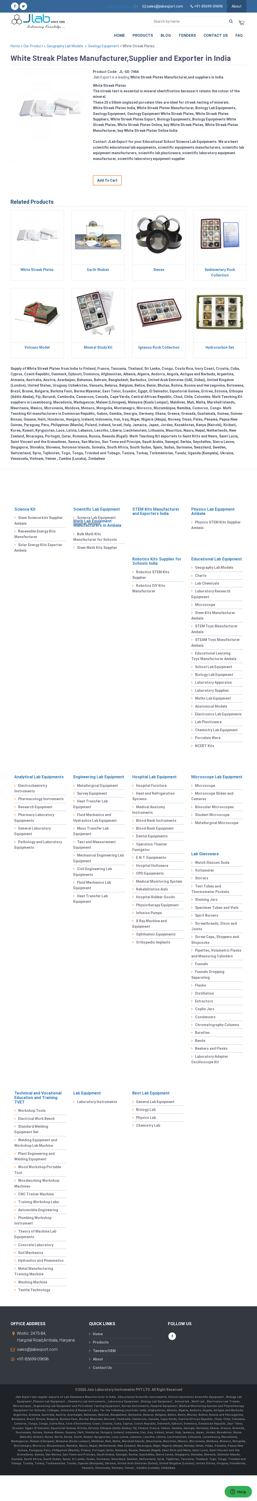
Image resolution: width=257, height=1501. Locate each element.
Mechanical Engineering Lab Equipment (98, 858)
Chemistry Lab (148, 1125)
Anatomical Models (211, 706)
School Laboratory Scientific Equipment (196, 1397)
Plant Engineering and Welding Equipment (34, 1156)
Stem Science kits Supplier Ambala (38, 520)
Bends (200, 1041)
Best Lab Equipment (151, 1093)
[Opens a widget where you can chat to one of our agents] (238, 1492)
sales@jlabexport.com (37, 1349)
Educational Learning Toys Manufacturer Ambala (213, 656)
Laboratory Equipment (124, 1401)
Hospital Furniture (151, 786)
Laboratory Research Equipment (210, 594)
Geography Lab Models (65, 46)
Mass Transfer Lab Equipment (91, 831)
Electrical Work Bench (36, 1119)
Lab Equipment (87, 1093)
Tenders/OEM (104, 1351)
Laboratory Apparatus (213, 682)
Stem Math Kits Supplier (97, 548)
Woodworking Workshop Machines (36, 1183)
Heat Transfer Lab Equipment (90, 804)
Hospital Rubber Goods (155, 897)
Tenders (187, 35)
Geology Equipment (103, 46)
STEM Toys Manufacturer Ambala (214, 629)
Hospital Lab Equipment (154, 777)
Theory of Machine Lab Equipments (35, 1234)
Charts (201, 576)
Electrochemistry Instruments (30, 788)
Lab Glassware (205, 853)
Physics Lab (146, 1118)
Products (143, 35)
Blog (166, 35)
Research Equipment (35, 807)
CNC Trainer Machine (36, 1194)
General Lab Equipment (155, 1102)
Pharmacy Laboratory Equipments (34, 817)
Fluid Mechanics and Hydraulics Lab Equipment (95, 817)
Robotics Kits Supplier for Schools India (156, 561)
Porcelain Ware (207, 738)
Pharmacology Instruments (41, 799)
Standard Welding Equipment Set (31, 1129)
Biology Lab (146, 1110)
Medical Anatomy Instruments (148, 810)
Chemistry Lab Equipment (216, 730)
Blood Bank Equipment (155, 828)
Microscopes (22, 1406)
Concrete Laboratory (35, 1245)
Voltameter (204, 870)
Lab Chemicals (207, 583)
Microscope (205, 605)
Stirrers (201, 878)
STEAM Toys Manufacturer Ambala (215, 642)
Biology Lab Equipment (214, 675)
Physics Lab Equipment (49, 1401)
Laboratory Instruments (97, 1102)
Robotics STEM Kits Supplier (150, 575)
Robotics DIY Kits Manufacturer (148, 588)
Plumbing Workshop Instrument (32, 1220)
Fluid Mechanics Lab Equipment (92, 885)
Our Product (33, 46)
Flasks (200, 985)
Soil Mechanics (30, 1253)
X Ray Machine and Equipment (149, 923)
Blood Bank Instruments (156, 821)
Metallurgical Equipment (97, 786)
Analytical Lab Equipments (39, 777)
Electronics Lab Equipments (218, 714)
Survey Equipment (92, 793)
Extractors (204, 1001)
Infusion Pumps (149, 913)
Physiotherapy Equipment (157, 905)
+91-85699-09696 (33, 1358)
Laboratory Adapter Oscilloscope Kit (209, 1059)
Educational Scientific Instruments (142, 1397)
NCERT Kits (204, 746)
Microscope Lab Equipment (216, 777)
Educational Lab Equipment (216, 559)
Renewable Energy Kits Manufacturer (35, 534)
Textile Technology (34, 1290)
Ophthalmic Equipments (156, 934)
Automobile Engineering (38, 1210)
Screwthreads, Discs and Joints (214, 926)
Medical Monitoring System (159, 881)
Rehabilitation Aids (152, 889)
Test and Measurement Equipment (94, 844)
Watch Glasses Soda (212, 863)
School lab (182, 1401)
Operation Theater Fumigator (149, 847)
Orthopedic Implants (153, 942)
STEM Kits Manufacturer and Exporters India (155, 511)
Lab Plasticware (208, 722)
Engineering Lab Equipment (98, 777)
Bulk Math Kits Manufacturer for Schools (95, 537)
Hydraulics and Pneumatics (41, 1261)
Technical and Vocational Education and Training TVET (37, 1097)
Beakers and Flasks (211, 1048)
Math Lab (198, 1401)
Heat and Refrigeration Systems (153, 796)
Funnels (201, 964)
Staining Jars (206, 900)
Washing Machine (32, 1282)
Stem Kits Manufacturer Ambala (213, 615)
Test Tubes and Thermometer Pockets (210, 889)
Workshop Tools (32, 1111)
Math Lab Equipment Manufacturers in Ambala (97, 523)
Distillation (204, 993)
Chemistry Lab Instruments (87, 1401)
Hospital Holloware (152, 866)
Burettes (202, 1033)
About (236, 6)
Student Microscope (212, 815)
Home (119, 35)
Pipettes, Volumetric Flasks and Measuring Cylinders (216, 953)
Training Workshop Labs (38, 1202)
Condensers (205, 1017)
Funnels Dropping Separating (207, 974)
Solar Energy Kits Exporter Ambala (38, 547)
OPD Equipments (150, 873)
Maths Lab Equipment (213, 698)
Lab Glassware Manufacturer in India (90, 1397)
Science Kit (25, 509)
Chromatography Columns (217, 1025)
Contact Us (216, 35)
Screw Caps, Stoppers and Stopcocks (215, 939)
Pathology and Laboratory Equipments (38, 844)
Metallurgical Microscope (216, 823)
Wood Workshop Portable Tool (37, 1169)
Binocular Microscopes (214, 807)
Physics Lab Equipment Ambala (213, 511)
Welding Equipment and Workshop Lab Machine (35, 1143)
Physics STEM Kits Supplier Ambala (216, 525)
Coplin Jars (204, 1009)
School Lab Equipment (213, 667)
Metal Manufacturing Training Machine (33, 1271)
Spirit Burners (206, 915)
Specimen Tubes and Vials (217, 908)
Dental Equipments (152, 836)
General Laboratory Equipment (32, 831)
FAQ (239, 35)
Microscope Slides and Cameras (212, 796)
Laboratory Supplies (212, 690)
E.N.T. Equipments (151, 858)
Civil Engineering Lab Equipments (92, 871)
